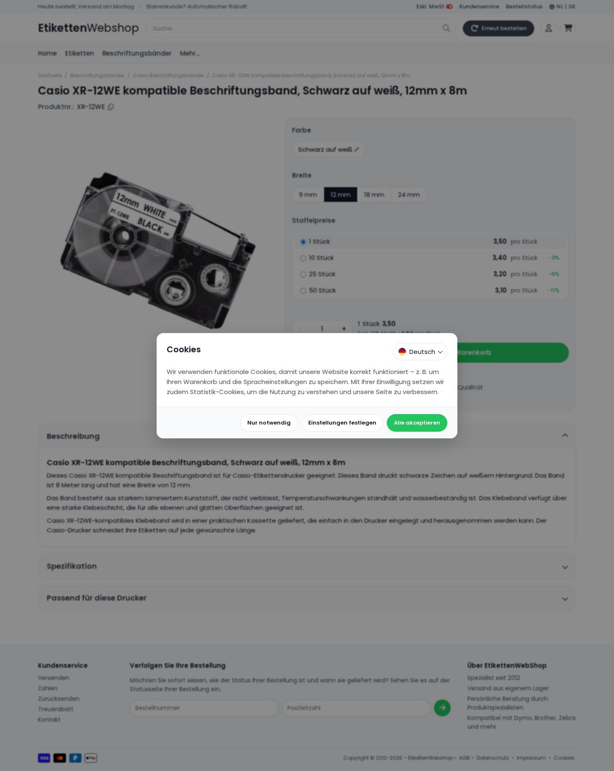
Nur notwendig (269, 423)
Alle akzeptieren (417, 423)
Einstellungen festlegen (342, 423)
